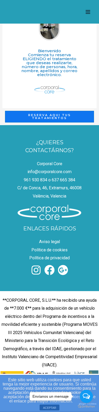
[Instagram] (36, 270)
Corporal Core (49, 163)
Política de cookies (49, 249)
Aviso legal (49, 241)
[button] (49, 116)
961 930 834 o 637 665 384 (49, 179)
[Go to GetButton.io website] (86, 406)
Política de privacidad (49, 257)
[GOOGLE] (63, 270)
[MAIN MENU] (88, 12)
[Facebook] (49, 270)
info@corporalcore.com (49, 171)
